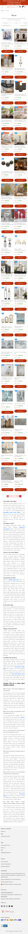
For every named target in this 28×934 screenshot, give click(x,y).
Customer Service (5, 845)
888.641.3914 (4, 896)
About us (3, 831)
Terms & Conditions (6, 864)
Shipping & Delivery (6, 852)
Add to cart (7, 51)
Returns (3, 847)
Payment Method (5, 866)
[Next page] (20, 496)
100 (17, 496)
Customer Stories (5, 836)
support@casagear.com (7, 892)
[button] (2, 7)
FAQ (2, 850)
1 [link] (7, 496)
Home (2, 10)
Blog (2, 834)
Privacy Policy (4, 861)
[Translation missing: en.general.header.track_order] (20, 7)
